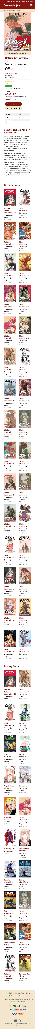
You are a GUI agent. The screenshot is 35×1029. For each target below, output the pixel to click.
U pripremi (12, 10)
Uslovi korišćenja (15, 999)
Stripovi (11, 993)
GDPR (14, 1001)
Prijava (8, 1)
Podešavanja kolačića (22, 1001)
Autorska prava (6, 999)
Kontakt (10, 1001)
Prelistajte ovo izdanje (18, 53)
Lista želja (22, 1)
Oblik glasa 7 (23, 786)
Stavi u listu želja (14, 108)
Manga (17, 993)
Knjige (6, 993)
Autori (4, 10)
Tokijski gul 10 (9, 817)
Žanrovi (19, 10)
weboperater (21, 1026)
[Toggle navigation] (31, 5)
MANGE (10, 75)
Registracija (15, 1)
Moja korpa (30, 1)
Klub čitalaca (13, 996)
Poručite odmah (14, 104)
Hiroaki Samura (13, 73)
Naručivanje (30, 999)
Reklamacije (23, 999)
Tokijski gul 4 (9, 849)
